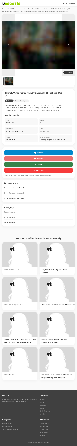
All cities (72, 3)
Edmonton (43, 405)
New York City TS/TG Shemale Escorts (38, 9)
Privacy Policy (44, 429)
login (65, 3)
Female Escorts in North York (14, 188)
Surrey (42, 408)
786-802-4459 (56, 93)
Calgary (42, 399)
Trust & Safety (44, 423)
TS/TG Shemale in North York (14, 198)
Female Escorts (9, 212)
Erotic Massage (9, 217)
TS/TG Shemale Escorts (16, 9)
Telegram (40, 152)
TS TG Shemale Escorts (10, 429)
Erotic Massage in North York (14, 193)
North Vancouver (45, 411)
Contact (42, 435)
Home (4, 9)
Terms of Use (44, 426)
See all (56, 238)
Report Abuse (44, 432)
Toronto (42, 402)
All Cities (42, 414)
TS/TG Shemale (9, 222)
